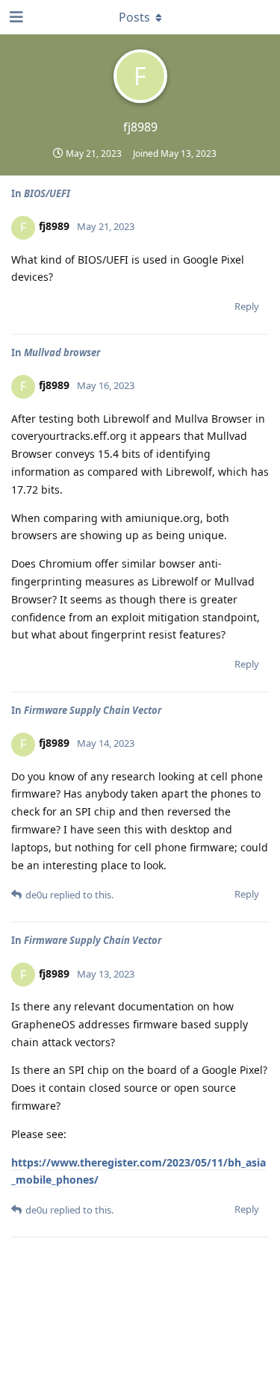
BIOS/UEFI (47, 193)
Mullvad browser (62, 352)
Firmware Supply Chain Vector (92, 710)
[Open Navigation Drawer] (15, 17)
